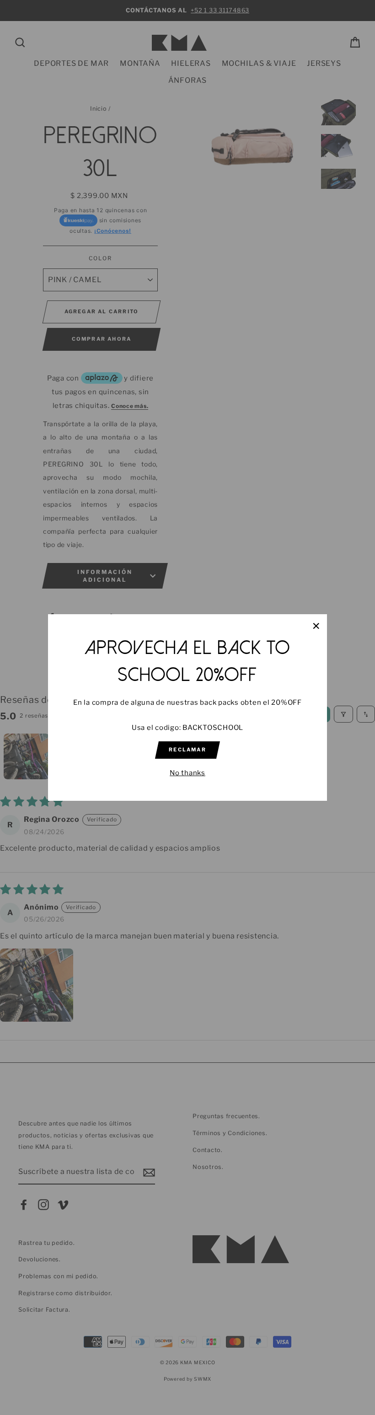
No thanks (187, 773)
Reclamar (187, 749)
